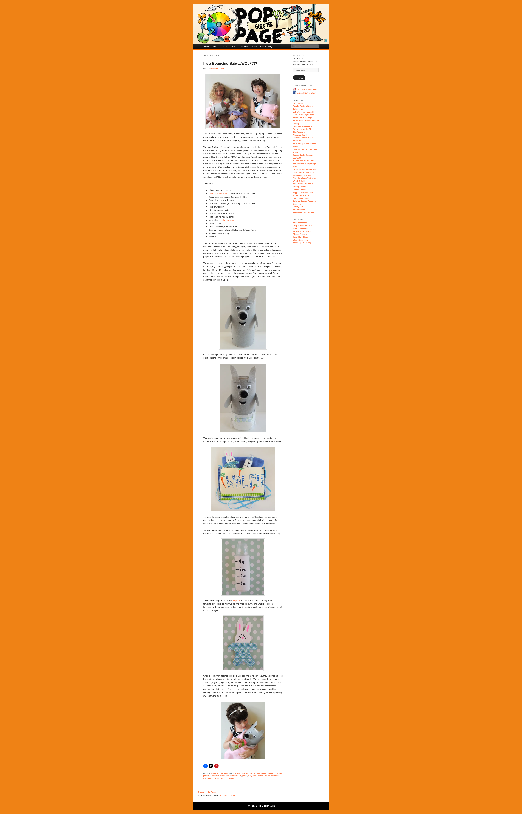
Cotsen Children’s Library (262, 46)
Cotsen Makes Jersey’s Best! (305, 169)
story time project (263, 776)
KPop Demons (299, 209)
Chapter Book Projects (302, 225)
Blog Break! (298, 103)
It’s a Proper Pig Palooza (303, 114)
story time (252, 776)
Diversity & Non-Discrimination (261, 805)
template (236, 600)
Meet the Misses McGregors (304, 178)
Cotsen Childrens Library (306, 92)
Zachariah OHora (227, 778)
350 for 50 (297, 158)
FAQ (234, 46)
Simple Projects (300, 234)
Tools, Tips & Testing (302, 242)
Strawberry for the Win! (303, 129)
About (215, 46)
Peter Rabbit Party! (301, 198)
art (255, 773)
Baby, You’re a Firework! (303, 112)
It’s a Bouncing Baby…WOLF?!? (230, 63)
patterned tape (227, 219)
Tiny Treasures (299, 132)
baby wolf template (218, 193)
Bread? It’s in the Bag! (302, 117)
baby (259, 773)
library (232, 776)
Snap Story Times (300, 237)
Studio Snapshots (300, 239)
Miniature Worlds (300, 135)
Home (206, 46)
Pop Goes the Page (207, 792)
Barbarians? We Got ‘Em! (303, 212)
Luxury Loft (298, 206)
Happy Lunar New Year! (303, 192)
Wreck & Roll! (298, 181)
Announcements (300, 222)
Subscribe (299, 78)
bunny (263, 773)
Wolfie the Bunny (213, 778)
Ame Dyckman (247, 773)
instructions (220, 776)
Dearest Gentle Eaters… (303, 155)
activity (238, 773)
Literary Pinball (299, 189)
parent (244, 776)
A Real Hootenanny (301, 195)
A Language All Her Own (303, 160)
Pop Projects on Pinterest (307, 89)
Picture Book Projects (219, 773)
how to (212, 776)
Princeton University (314, 793)
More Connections (300, 228)
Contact (225, 46)
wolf (204, 778)
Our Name (244, 46)
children (270, 773)
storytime (275, 776)
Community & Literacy (302, 126)
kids (227, 776)
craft (276, 773)
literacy (238, 776)
